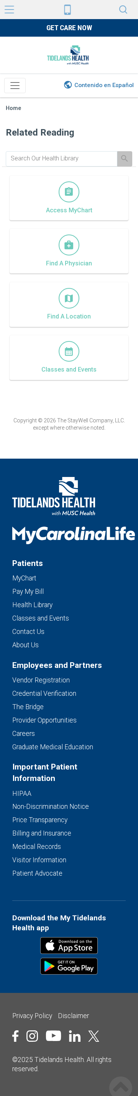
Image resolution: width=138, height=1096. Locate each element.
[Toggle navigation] (15, 85)
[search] (61, 158)
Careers (23, 733)
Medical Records (36, 846)
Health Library (32, 605)
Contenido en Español (104, 85)
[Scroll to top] (120, 1080)
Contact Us (28, 631)
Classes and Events (40, 618)
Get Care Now (69, 27)
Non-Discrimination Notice (50, 806)
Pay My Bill (28, 591)
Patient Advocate (37, 873)
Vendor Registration (41, 680)
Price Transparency (39, 820)
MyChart (24, 578)
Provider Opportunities (44, 720)
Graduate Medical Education (52, 747)
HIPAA (21, 793)
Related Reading (40, 132)
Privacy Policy (32, 1016)
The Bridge (28, 707)
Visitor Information (39, 860)
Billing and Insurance (41, 833)
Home (13, 108)
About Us (25, 645)
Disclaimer (73, 1016)
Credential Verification (44, 693)
